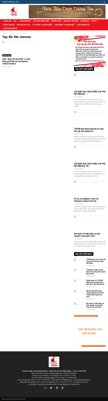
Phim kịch (7, 55)
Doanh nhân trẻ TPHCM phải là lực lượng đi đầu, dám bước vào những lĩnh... (95, 282)
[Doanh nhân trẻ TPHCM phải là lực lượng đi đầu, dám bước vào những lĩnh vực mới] (79, 283)
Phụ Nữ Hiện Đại (25, 21)
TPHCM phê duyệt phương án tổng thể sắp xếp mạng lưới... (88, 129)
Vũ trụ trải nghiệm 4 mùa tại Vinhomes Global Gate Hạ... (86, 199)
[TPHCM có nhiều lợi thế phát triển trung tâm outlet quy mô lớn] (79, 272)
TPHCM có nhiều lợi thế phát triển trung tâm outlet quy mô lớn (96, 272)
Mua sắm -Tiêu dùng (70, 21)
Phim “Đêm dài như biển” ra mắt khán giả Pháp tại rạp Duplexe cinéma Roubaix (16, 61)
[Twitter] (51, 388)
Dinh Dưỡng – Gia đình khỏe (64, 25)
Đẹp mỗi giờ (85, 21)
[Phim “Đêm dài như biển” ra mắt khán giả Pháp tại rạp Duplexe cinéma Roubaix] (18, 48)
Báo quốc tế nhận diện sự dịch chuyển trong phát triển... (87, 234)
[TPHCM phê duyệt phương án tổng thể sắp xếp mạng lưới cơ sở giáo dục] (90, 118)
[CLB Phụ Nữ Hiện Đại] (90, 51)
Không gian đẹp (9, 25)
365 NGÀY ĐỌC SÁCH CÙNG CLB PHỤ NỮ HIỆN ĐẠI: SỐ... (89, 164)
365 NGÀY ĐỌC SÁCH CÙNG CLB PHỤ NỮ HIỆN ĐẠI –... (89, 92)
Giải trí (94, 21)
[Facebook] (45, 388)
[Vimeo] (57, 388)
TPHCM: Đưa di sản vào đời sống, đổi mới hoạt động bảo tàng (95, 261)
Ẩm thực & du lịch (23, 25)
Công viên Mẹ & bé (83, 25)
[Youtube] (62, 388)
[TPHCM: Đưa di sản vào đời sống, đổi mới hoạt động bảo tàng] (79, 262)
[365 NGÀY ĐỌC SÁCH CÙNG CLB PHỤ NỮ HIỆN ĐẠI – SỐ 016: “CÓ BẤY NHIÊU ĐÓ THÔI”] (90, 81)
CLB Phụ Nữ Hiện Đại (10, 28)
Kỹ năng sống (56, 21)
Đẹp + (15, 21)
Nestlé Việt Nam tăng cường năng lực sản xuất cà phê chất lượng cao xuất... (95, 294)
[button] (104, 2)
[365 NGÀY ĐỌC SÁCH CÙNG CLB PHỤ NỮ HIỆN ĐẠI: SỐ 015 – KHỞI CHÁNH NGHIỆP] (90, 153)
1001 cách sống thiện (41, 21)
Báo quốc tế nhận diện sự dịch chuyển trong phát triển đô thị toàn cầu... (95, 305)
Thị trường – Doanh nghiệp (42, 25)
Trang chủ (7, 21)
